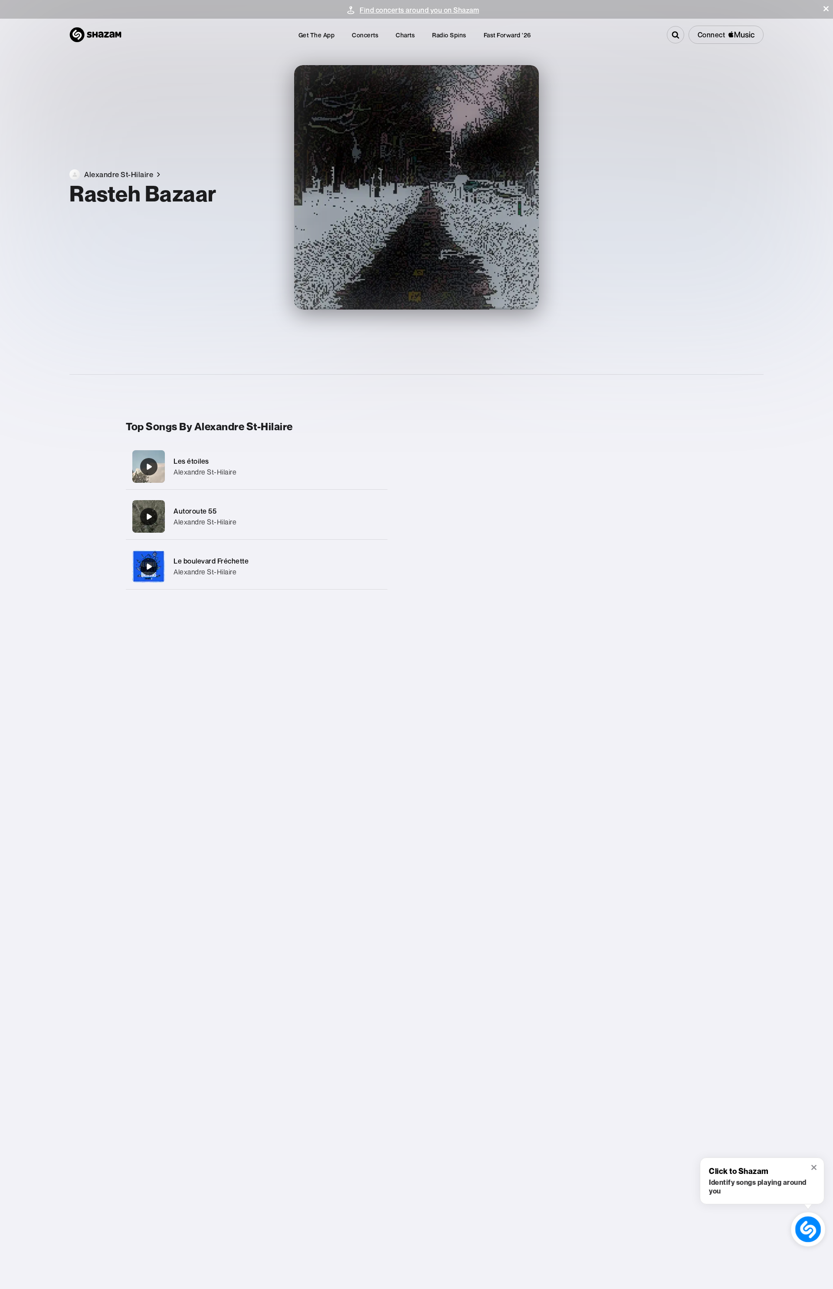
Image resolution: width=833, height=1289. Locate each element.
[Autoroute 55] (256, 516)
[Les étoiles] (256, 466)
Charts (405, 35)
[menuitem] (317, 35)
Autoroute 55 (195, 511)
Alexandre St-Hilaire (205, 472)
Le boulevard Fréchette (211, 561)
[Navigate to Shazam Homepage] (95, 34)
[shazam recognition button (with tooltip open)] (808, 1229)
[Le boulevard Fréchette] (256, 566)
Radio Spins (449, 35)
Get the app (316, 35)
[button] (826, 8)
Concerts (365, 35)
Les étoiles (191, 461)
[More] (372, 467)
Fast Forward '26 (507, 35)
